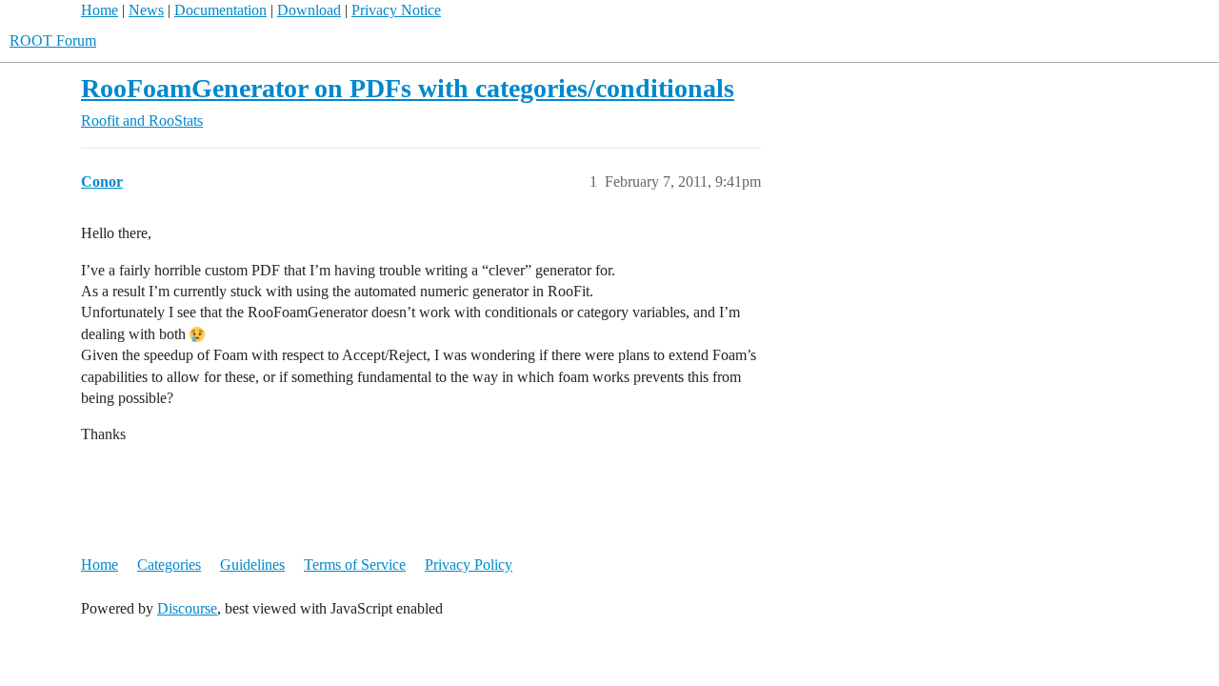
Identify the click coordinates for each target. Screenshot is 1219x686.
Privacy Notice (396, 10)
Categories (169, 564)
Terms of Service (355, 564)
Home (99, 10)
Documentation (220, 10)
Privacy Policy (468, 564)
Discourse (187, 608)
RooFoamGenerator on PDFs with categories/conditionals (407, 88)
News (146, 10)
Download (309, 10)
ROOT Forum (53, 40)
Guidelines (252, 564)
